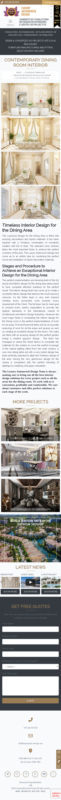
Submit (30, 700)
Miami (18, 791)
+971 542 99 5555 (30, 728)
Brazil (43, 791)
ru (51, 16)
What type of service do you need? (20, 661)
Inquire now (51, 3)
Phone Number (10, 636)
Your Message (10, 673)
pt (51, 13)
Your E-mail (8, 648)
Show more (10, 591)
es (51, 9)
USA (30, 785)
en (51, 6)
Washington (26, 791)
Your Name (8, 623)
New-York (36, 791)
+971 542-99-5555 (11, 2)
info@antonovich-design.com (30, 743)
